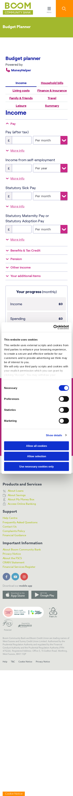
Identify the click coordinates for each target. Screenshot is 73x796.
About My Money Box (21, 499)
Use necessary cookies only (36, 466)
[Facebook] (7, 576)
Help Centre (10, 518)
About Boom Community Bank (22, 549)
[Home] (15, 8)
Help (5, 661)
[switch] (64, 399)
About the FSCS (12, 558)
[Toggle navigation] (49, 8)
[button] (64, 8)
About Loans (15, 491)
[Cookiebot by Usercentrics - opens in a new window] (53, 327)
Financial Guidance (14, 535)
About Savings (17, 495)
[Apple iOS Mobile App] (16, 595)
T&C (13, 661)
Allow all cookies (36, 445)
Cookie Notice (25, 661)
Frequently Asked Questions (20, 522)
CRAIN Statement (13, 562)
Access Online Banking (22, 504)
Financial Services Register (19, 567)
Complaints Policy (14, 531)
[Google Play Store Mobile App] (44, 595)
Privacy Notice (12, 554)
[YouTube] (16, 576)
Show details (54, 435)
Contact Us (9, 527)
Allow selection (36, 456)
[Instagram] (24, 576)
